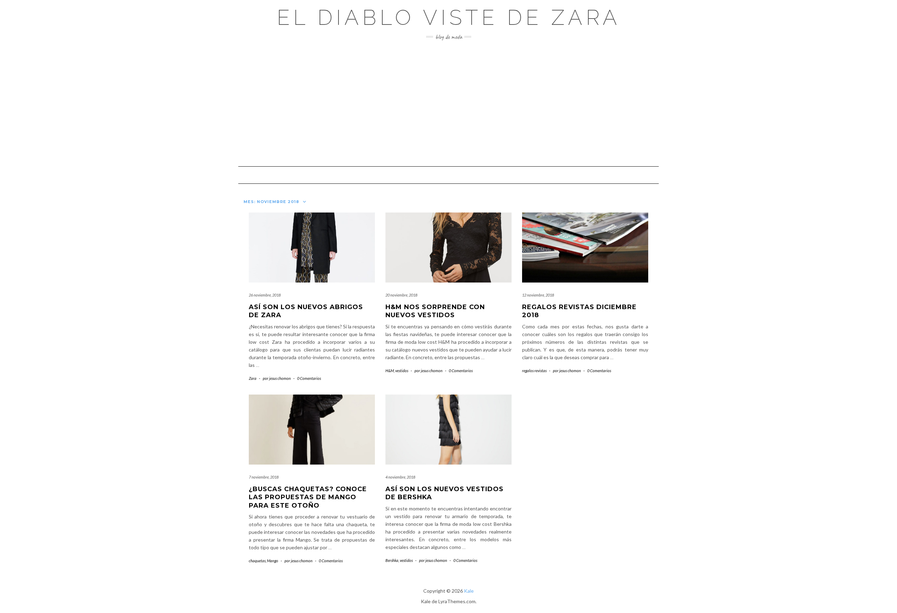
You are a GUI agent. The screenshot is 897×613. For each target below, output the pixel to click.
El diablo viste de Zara (449, 17)
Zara (252, 378)
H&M (389, 370)
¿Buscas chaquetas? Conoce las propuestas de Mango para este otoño (308, 497)
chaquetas (257, 560)
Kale (469, 591)
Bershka (391, 560)
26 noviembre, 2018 (265, 295)
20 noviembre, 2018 (401, 295)
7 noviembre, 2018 (264, 477)
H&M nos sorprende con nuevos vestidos (435, 311)
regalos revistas (534, 370)
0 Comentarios (309, 378)
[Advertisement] (448, 103)
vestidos (401, 370)
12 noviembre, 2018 (538, 295)
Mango (272, 560)
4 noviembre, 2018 (400, 477)
